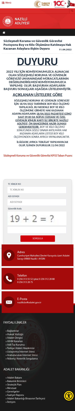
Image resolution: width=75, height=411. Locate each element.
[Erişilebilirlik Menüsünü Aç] (69, 396)
